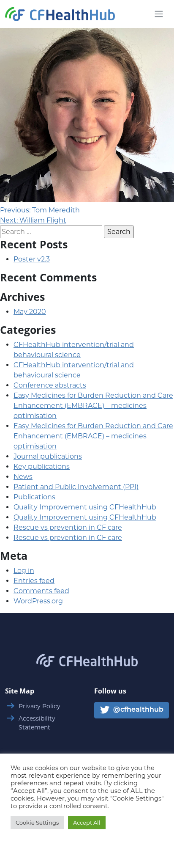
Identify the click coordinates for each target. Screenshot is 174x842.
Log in (24, 571)
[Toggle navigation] (159, 14)
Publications (34, 497)
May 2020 (30, 312)
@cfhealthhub (137, 710)
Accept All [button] (87, 822)
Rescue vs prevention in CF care (68, 527)
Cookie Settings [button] (37, 822)
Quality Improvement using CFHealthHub (85, 507)
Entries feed (34, 581)
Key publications (42, 466)
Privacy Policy (39, 706)
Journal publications (48, 456)
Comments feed (41, 591)
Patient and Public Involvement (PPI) (76, 487)
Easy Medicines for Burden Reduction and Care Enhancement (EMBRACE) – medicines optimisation (93, 405)
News (23, 477)
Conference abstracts (50, 385)
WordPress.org (38, 601)
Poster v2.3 (32, 259)
